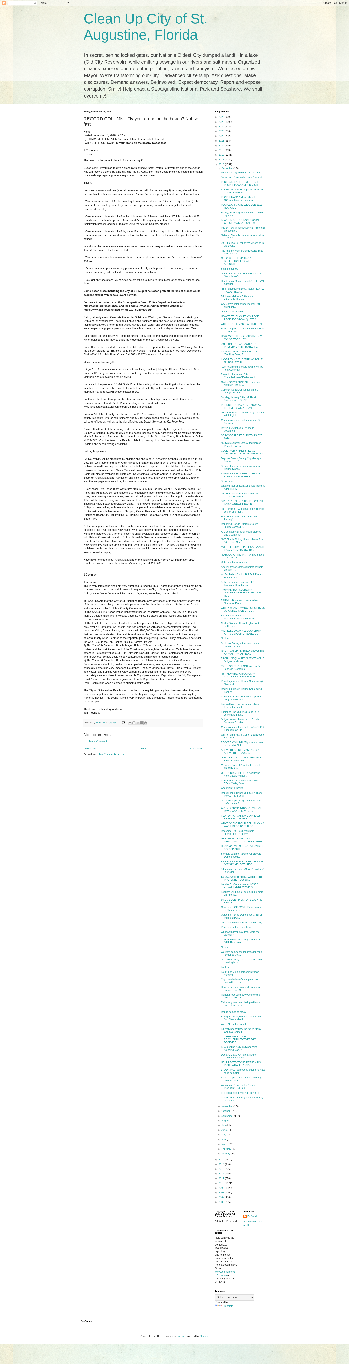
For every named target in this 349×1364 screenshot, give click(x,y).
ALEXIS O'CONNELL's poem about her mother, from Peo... (242, 191)
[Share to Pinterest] (145, 723)
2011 (222, 1178)
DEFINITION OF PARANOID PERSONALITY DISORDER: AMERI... (243, 840)
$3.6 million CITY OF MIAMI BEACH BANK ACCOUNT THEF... (240, 475)
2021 (222, 140)
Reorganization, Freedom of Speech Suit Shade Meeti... (241, 1018)
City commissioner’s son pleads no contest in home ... (240, 981)
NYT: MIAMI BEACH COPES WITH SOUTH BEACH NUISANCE (240, 675)
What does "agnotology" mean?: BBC (241, 172)
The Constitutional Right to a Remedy (241, 922)
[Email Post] (123, 722)
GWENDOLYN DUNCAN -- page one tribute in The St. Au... (241, 383)
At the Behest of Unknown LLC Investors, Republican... (237, 583)
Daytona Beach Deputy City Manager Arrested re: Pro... (241, 460)
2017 (222, 159)
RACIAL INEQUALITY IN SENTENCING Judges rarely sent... (242, 660)
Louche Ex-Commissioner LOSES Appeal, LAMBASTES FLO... (239, 886)
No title (225, 638)
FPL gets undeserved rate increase (240, 1092)
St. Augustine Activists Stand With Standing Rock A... (239, 1048)
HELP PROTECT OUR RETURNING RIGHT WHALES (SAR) (241, 1064)
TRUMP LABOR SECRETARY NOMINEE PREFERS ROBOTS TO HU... (241, 592)
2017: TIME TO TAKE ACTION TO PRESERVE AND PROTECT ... (239, 345)
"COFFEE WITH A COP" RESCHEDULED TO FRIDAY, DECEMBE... (238, 1039)
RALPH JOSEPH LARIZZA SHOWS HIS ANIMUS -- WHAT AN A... (242, 652)
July (223, 1125)
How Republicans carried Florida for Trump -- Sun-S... (241, 988)
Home (144, 748)
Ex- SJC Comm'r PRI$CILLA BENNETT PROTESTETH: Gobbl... (242, 878)
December (227, 168)
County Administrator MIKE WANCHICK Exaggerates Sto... (242, 728)
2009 (222, 1188)
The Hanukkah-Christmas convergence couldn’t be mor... (242, 510)
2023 (222, 131)
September (227, 1115)
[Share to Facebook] (142, 723)
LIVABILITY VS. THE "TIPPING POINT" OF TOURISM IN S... (242, 361)
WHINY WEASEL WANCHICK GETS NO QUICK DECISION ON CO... (243, 609)
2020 (222, 145)
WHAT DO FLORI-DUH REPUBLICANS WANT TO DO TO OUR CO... (242, 825)
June (224, 1130)
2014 (222, 1164)
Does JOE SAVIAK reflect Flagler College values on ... (239, 1056)
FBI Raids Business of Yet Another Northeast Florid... (239, 602)
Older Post (196, 748)
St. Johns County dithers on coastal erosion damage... (240, 645)
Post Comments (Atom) (111, 754)
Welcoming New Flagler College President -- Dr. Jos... (238, 1086)
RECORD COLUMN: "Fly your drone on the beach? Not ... (242, 744)
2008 (222, 1192)
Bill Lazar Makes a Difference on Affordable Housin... (238, 298)
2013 (222, 1169)
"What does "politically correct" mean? (241, 177)
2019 (222, 150)
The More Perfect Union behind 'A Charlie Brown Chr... (239, 495)
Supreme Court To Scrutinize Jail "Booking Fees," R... (239, 353)
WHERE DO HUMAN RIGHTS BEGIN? (242, 324)
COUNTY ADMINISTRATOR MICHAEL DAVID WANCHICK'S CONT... (242, 809)
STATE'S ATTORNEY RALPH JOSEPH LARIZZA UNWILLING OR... (242, 502)
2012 (222, 1173)
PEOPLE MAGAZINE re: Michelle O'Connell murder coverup (239, 198)
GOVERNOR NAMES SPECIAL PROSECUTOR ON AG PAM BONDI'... (243, 452)
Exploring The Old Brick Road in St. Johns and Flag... (240, 713)
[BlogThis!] (134, 723)
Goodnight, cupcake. (232, 788)
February (226, 1149)
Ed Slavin (252, 1216)
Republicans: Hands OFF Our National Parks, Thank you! (242, 794)
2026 (222, 117)
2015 (222, 1159)
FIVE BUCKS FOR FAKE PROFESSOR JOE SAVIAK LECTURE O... (242, 863)
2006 (222, 1202)
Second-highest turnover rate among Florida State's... (241, 467)
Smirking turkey (229, 268)
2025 (222, 122)
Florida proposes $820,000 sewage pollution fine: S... (240, 996)
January (226, 1153)
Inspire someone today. (233, 1012)
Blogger (204, 1336)
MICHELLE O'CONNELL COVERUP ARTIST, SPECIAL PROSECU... (241, 632)
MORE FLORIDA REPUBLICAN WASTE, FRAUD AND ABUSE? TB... (243, 548)
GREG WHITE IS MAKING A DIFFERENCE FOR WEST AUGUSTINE (237, 261)
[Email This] (130, 723)
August (225, 1120)
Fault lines (226, 967)
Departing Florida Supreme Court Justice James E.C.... (239, 525)
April (224, 1139)
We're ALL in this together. (235, 1024)
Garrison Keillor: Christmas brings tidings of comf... (239, 391)
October (226, 1111)
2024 (222, 126)
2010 (222, 1183)
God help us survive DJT (234, 311)
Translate (228, 1306)
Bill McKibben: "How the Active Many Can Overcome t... (241, 1030)
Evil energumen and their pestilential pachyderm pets (241, 1004)
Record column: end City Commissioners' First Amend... (239, 376)
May (224, 1134)
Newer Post (91, 748)
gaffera (181, 1336)
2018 (222, 154)
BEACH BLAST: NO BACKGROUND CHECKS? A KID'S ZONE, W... (241, 221)
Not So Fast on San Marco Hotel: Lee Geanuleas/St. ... (241, 275)
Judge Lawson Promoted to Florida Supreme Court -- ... (240, 721)
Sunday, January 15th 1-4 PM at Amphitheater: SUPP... (238, 399)
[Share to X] (138, 723)
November (227, 1106)
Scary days (227, 481)
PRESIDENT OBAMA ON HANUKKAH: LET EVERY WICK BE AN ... (242, 406)
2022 (222, 136)
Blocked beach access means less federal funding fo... (240, 706)
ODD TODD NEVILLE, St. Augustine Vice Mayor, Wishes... (240, 774)
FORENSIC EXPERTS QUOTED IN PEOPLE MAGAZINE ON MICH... (240, 183)
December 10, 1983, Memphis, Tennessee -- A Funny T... (238, 832)
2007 (222, 1197)
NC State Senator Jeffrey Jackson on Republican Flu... (241, 444)
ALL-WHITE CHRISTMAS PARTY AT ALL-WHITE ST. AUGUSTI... (241, 751)
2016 (222, 164)
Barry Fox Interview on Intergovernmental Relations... (239, 617)
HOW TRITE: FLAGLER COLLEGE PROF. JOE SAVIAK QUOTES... (240, 318)
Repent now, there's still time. (237, 927)
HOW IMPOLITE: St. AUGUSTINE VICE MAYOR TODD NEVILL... (242, 338)
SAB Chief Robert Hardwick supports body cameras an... (241, 698)
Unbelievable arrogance (234, 562)
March (225, 1144)
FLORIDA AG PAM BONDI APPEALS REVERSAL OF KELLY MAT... (241, 817)
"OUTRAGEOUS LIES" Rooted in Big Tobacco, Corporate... (241, 667)
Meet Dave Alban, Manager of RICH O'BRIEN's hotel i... (240, 941)
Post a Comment (98, 741)
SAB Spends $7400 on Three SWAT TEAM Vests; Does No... (240, 782)
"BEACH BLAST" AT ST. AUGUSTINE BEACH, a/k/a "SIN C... (241, 759)
